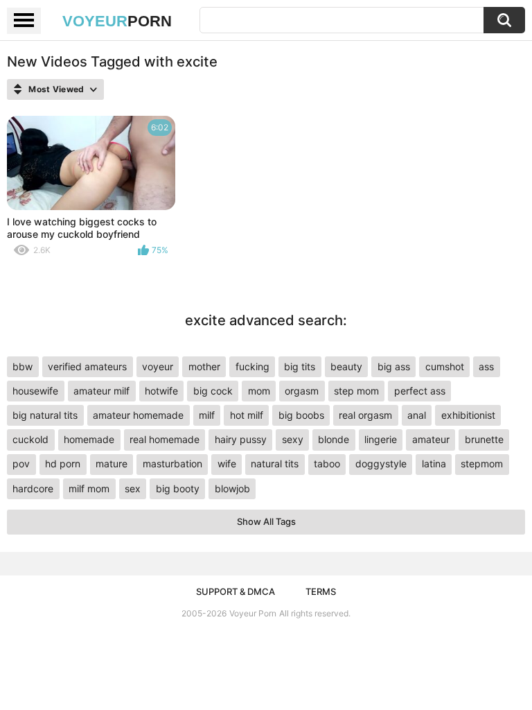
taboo (327, 463)
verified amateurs (87, 366)
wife (227, 463)
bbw (22, 366)
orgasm (302, 391)
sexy (292, 439)
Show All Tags (266, 521)
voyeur (157, 366)
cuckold (30, 439)
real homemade (165, 439)
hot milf (246, 415)
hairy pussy (241, 439)
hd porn (62, 463)
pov (21, 463)
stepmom (482, 463)
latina (434, 463)
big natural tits (45, 415)
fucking (252, 366)
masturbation (172, 463)
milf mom (89, 488)
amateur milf (101, 391)
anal (416, 415)
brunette (484, 439)
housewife (35, 391)
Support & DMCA (235, 591)
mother (204, 366)
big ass (394, 366)
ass (486, 366)
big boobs (301, 415)
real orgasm (365, 415)
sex (133, 488)
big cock (213, 391)
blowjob (232, 488)
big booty (178, 488)
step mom (356, 391)
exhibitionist (468, 415)
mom (259, 391)
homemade (89, 439)
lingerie (380, 439)
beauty (346, 366)
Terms (320, 591)
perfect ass (419, 391)
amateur (431, 439)
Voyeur (117, 21)
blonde (333, 439)
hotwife (161, 391)
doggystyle (381, 463)
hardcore (32, 488)
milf (207, 415)
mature (111, 463)
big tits (299, 366)
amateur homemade (138, 415)
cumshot (444, 366)
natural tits (275, 463)
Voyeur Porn (252, 613)
